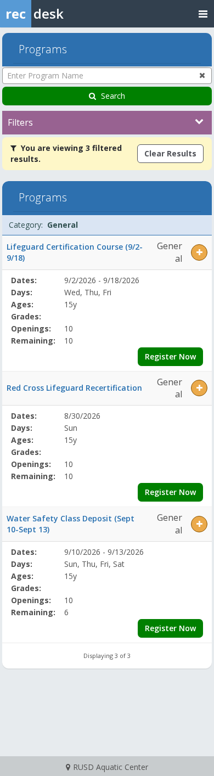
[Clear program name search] (202, 75)
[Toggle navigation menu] (203, 13)
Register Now (170, 356)
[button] (199, 252)
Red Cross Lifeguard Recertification (74, 388)
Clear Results (170, 153)
